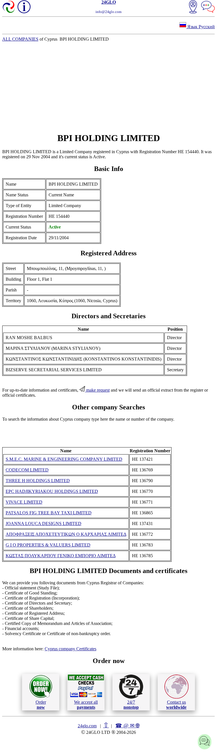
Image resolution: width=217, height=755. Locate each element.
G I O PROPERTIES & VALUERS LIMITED (48, 545)
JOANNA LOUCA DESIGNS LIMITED (43, 523)
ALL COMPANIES (20, 39)
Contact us (176, 705)
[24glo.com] (9, 7)
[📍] (193, 7)
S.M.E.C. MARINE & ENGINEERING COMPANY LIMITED (64, 459)
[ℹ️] (24, 7)
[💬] (208, 7)
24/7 (131, 705)
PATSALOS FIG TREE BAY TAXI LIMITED (49, 512)
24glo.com (87, 725)
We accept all (86, 705)
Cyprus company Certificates (70, 648)
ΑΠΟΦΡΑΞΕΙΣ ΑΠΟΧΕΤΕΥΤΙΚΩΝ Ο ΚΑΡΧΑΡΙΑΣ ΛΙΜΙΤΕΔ (66, 534)
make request (97, 390)
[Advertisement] (108, 87)
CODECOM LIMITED (27, 470)
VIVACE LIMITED (24, 502)
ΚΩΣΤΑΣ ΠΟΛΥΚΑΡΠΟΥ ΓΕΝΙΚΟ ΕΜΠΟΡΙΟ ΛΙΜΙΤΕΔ (61, 555)
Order (41, 705)
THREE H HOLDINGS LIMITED (38, 480)
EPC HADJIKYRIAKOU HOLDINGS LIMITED (52, 491)
